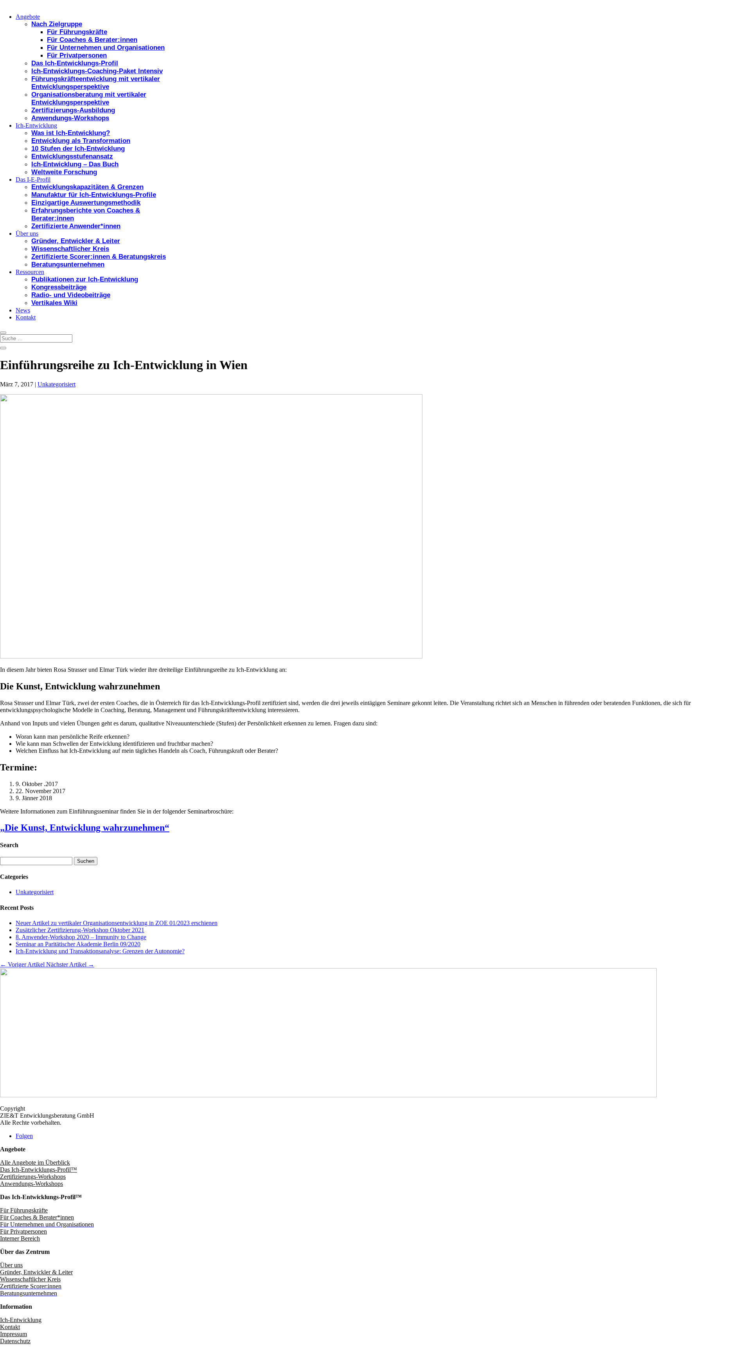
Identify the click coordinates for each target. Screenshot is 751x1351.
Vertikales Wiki (54, 303)
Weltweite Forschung (64, 172)
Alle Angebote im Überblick (35, 1162)
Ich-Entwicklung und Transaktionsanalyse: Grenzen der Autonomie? (100, 951)
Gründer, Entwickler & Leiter (75, 241)
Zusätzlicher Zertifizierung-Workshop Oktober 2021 (80, 930)
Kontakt (26, 317)
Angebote (28, 16)
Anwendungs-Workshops (70, 118)
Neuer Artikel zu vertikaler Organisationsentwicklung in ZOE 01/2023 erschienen (116, 923)
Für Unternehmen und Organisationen (106, 47)
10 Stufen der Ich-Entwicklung (78, 148)
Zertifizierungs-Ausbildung (73, 110)
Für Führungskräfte (77, 32)
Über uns (27, 233)
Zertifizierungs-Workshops (33, 1176)
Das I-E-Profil (33, 179)
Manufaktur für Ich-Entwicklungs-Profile (93, 194)
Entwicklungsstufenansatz (72, 156)
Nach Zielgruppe (56, 24)
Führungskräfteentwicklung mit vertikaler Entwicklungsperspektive (95, 82)
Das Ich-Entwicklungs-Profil (74, 63)
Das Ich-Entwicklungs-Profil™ (38, 1169)
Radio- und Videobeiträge (70, 295)
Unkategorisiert (56, 384)
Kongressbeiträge (58, 287)
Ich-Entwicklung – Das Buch (75, 164)
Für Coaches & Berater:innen (92, 39)
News (23, 310)
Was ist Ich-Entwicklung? (70, 133)
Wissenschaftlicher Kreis (70, 249)
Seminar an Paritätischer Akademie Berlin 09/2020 (78, 944)
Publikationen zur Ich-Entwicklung (84, 279)
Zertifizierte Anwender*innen (75, 226)
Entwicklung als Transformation (80, 140)
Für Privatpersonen (77, 55)
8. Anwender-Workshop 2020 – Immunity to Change (81, 937)
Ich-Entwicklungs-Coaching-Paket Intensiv (97, 71)
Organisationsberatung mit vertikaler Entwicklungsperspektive (88, 98)
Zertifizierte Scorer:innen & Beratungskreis (98, 256)
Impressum (13, 1334)
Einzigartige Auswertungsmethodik (85, 202)
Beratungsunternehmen (67, 264)
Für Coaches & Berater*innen (37, 1217)
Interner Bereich (20, 1238)
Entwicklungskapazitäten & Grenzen (87, 187)
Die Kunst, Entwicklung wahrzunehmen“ (87, 828)
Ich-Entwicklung (36, 125)
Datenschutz (15, 1341)
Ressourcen (30, 272)
